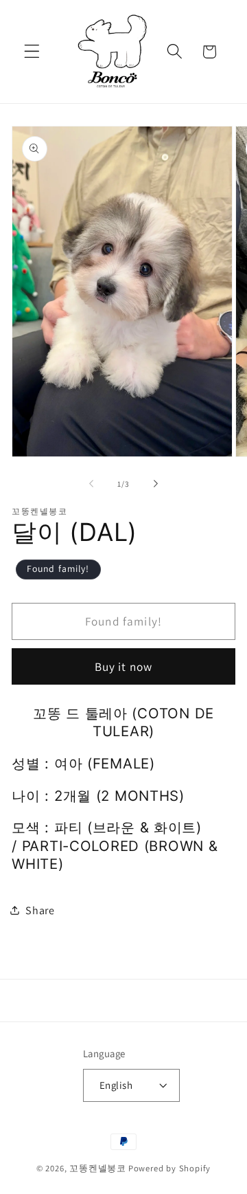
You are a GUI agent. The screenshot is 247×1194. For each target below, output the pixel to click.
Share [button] (39, 910)
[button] (31, 51)
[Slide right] (156, 484)
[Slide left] (91, 484)
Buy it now (124, 666)
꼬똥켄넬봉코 (97, 1168)
